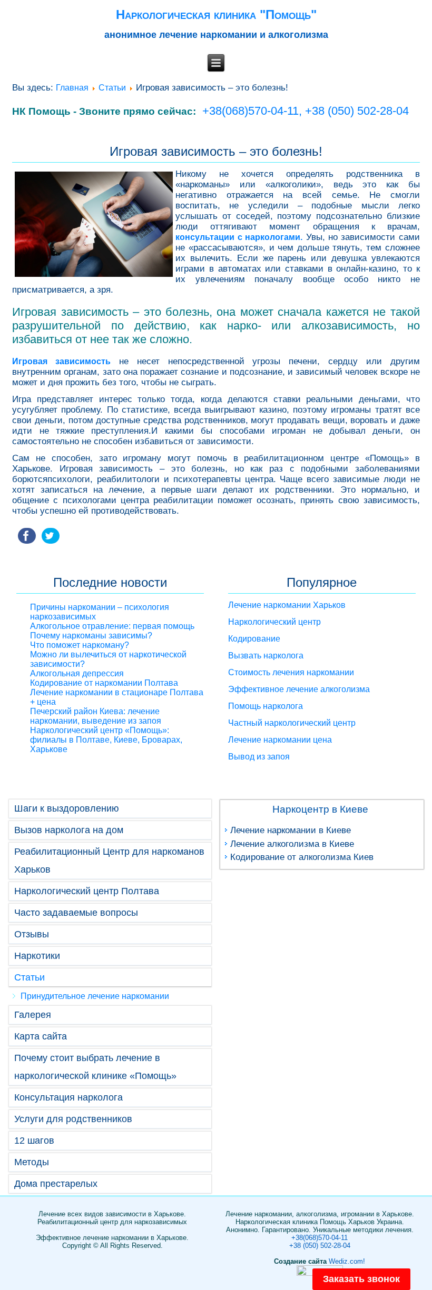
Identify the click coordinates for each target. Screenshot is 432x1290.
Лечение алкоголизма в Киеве (292, 844)
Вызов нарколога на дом (68, 830)
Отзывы (31, 934)
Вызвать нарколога (265, 655)
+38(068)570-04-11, (252, 110)
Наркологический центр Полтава (86, 891)
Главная (72, 87)
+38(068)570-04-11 (319, 1238)
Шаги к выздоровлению (66, 808)
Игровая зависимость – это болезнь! (216, 151)
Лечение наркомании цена (280, 739)
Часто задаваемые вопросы (76, 912)
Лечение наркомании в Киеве (290, 830)
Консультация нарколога (68, 1097)
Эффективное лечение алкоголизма (299, 689)
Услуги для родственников (73, 1119)
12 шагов (34, 1140)
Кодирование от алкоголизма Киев (302, 857)
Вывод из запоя (259, 756)
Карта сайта (40, 1036)
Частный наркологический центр (292, 722)
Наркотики (37, 956)
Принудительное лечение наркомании (95, 996)
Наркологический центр (274, 621)
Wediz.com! (347, 1261)
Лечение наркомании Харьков (287, 605)
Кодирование (254, 638)
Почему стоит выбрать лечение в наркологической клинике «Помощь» (95, 1067)
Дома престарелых (55, 1183)
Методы (31, 1162)
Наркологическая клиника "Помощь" (216, 14)
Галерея (32, 1014)
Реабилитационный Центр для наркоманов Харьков (109, 860)
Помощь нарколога (265, 706)
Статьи (112, 87)
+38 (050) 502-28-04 (357, 110)
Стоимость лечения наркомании (291, 672)
